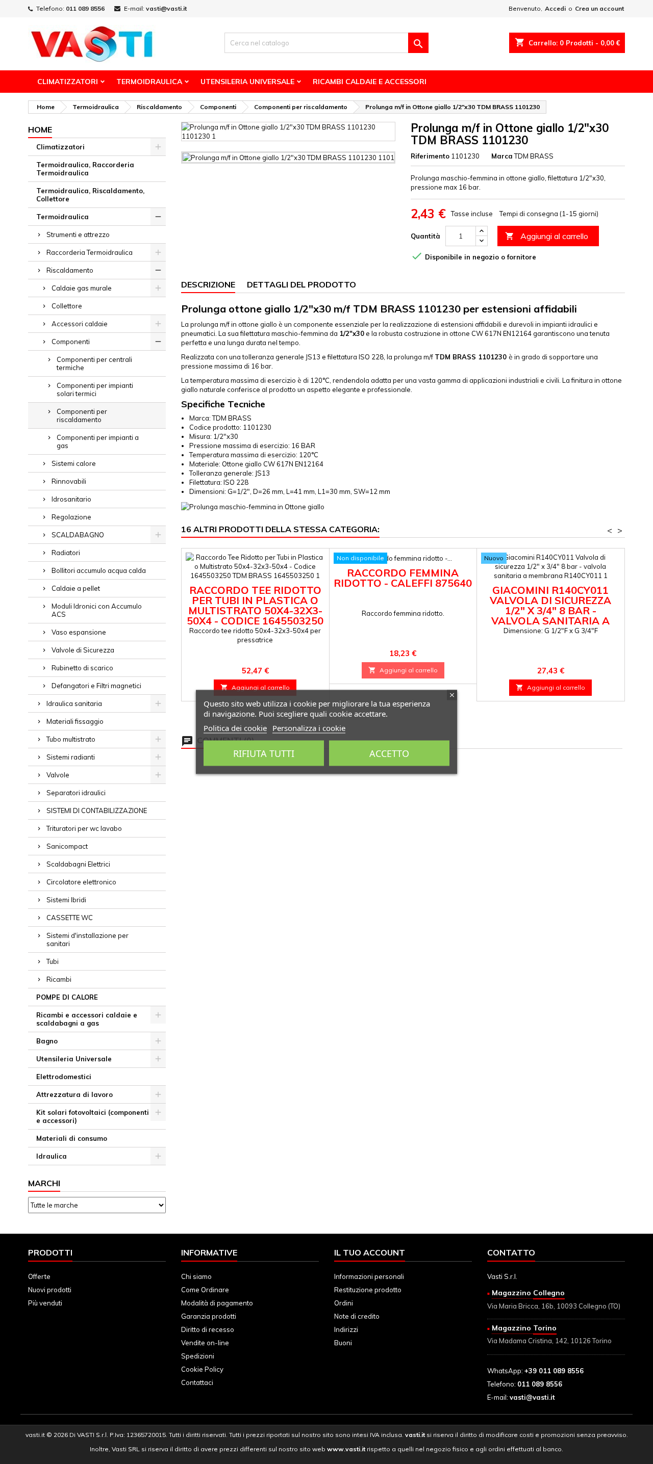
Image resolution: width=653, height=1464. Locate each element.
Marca (502, 156)
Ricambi (58, 979)
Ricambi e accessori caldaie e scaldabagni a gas (86, 1019)
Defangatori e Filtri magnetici (96, 686)
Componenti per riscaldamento (82, 415)
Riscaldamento (69, 270)
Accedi (555, 8)
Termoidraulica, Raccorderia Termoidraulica (85, 169)
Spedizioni (197, 1356)
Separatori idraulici (76, 793)
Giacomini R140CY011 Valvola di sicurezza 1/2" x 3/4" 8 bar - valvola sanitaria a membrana (550, 610)
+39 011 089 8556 (554, 1371)
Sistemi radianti (70, 757)
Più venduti (45, 1303)
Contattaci (197, 1382)
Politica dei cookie (235, 728)
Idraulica (51, 1156)
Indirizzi (346, 1329)
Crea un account (599, 8)
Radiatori (66, 552)
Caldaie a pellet (76, 588)
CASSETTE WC (69, 917)
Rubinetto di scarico (82, 668)
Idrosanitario (71, 499)
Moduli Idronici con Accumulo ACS (97, 610)
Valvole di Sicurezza (83, 650)
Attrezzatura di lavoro (74, 1094)
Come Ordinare (205, 1290)
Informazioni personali (369, 1276)
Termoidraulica (149, 81)
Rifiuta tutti (263, 753)
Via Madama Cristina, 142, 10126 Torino (549, 1341)
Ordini (343, 1303)
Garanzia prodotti (208, 1316)
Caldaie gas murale (82, 288)
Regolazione (71, 517)
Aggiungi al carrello (546, 236)
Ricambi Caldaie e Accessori (369, 81)
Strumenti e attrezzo (78, 234)
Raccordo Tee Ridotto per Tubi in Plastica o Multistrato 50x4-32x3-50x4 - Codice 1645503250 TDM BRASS (255, 610)
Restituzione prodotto (367, 1290)
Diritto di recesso (207, 1329)
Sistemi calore (74, 463)
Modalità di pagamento (217, 1303)
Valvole (57, 775)
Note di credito (357, 1316)
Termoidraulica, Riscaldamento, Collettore (90, 195)
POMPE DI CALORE (67, 997)
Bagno (47, 1041)
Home (40, 129)
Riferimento (430, 156)
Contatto (511, 1252)
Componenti (71, 341)
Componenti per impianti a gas (98, 441)
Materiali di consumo (71, 1138)
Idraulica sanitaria (74, 703)
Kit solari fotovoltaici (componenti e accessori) (92, 1116)
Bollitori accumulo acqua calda (99, 570)
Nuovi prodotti (49, 1290)
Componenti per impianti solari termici (95, 389)
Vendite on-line (205, 1343)
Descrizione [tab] (208, 284)
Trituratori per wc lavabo (84, 828)
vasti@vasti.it (166, 8)
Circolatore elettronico (81, 882)
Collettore (67, 306)
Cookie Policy (202, 1369)
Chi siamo (196, 1276)
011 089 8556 (85, 8)
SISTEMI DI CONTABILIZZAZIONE (96, 810)
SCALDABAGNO (78, 535)
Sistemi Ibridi (66, 900)
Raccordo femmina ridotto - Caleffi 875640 (403, 577)
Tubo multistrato (70, 739)
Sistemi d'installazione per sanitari (87, 939)
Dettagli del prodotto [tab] (301, 284)
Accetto (389, 753)
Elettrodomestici (63, 1077)
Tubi (52, 961)
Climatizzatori (67, 81)
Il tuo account (369, 1252)
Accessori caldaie (80, 324)
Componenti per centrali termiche (94, 363)
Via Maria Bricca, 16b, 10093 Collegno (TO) (553, 1306)
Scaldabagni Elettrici (78, 864)
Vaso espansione (79, 632)
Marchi (44, 1183)
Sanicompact (67, 846)
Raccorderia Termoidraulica (89, 252)
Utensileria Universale (247, 81)
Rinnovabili (69, 481)
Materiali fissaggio (75, 721)
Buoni (343, 1343)
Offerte (39, 1276)
